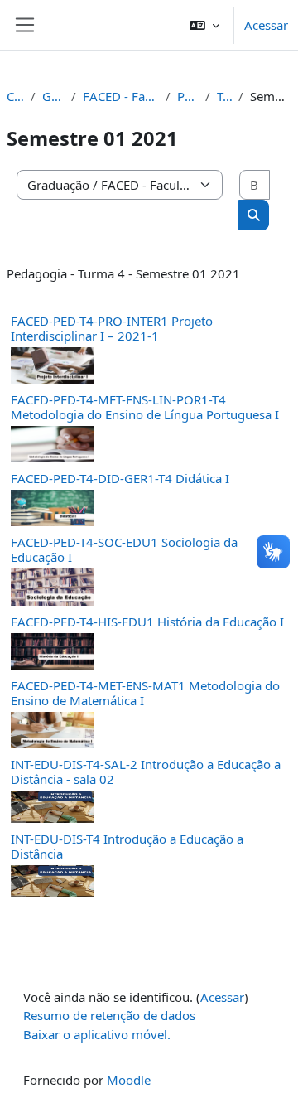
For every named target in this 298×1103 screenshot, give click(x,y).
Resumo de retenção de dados (109, 1015)
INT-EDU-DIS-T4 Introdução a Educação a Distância (127, 846)
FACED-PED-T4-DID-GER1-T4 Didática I (120, 478)
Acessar (266, 25)
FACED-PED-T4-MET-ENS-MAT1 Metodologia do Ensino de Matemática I (145, 693)
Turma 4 (224, 96)
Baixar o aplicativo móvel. (97, 1034)
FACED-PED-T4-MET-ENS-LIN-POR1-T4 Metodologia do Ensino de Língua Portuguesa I (145, 407)
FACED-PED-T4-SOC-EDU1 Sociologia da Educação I (124, 549)
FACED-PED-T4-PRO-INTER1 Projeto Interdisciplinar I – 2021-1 (112, 328)
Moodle (129, 1080)
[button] (204, 25)
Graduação (53, 96)
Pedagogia (188, 96)
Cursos (15, 96)
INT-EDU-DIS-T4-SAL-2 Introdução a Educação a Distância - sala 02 (146, 771)
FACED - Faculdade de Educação (121, 96)
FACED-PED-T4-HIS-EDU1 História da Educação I (147, 621)
